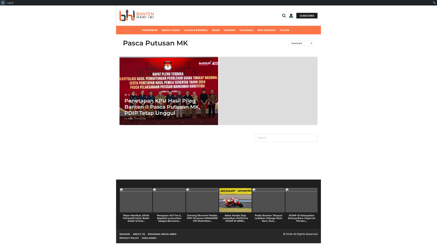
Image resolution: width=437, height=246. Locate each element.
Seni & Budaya (266, 30)
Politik (284, 30)
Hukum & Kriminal (196, 30)
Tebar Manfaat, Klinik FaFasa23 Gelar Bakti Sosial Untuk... (136, 218)
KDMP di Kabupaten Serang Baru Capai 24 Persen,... (301, 218)
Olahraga (246, 30)
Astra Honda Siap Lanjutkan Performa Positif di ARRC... (235, 218)
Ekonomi (229, 30)
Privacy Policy (129, 238)
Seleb (216, 30)
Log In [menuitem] (10, 2)
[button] (284, 15)
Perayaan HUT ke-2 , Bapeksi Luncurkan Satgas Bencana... (169, 218)
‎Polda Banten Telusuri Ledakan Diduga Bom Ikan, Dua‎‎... (268, 218)
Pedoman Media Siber (162, 234)
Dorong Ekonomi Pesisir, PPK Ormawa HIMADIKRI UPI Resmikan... (202, 218)
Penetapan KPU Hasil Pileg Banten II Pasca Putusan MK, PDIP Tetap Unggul (162, 107)
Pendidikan (150, 30)
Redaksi (124, 234)
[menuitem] (3, 2)
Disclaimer (149, 238)
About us (139, 234)
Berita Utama (171, 30)
